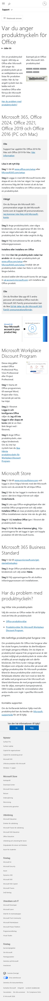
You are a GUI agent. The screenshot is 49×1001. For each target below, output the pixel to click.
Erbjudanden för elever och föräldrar (15, 845)
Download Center (9, 785)
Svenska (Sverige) (13, 973)
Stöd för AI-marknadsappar (12, 914)
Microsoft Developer (10, 905)
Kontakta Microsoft (9, 988)
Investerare (7, 965)
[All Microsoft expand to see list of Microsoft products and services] (3, 3)
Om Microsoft (7, 952)
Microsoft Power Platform (11, 927)
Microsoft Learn (8, 909)
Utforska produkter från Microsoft (14, 763)
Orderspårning (8, 798)
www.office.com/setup (25, 169)
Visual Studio (7, 935)
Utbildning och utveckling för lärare (15, 841)
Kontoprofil (6, 780)
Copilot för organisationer (11, 750)
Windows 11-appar (9, 768)
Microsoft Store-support (11, 789)
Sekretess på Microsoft (10, 961)
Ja (16, 727)
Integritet (21, 988)
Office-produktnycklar (16, 621)
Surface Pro (7, 742)
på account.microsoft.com (16, 279)
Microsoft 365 (7, 759)
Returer (5, 793)
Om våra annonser (19, 992)
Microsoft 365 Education (11, 832)
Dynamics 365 (8, 875)
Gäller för (7, 48)
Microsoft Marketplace (10, 922)
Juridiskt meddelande (33, 988)
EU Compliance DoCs (34, 992)
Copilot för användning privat (12, 755)
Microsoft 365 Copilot (10, 884)
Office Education (8, 836)
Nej (31, 727)
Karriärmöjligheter (9, 948)
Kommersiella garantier (11, 806)
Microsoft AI (7, 862)
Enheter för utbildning (10, 823)
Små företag (7, 892)
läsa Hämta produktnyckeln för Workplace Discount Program (11, 454)
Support (6, 9)
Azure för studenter (9, 849)
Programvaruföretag (9, 931)
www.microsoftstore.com (26, 480)
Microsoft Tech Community (12, 918)
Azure (5, 871)
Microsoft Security (9, 866)
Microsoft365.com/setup (13, 172)
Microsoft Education (9, 819)
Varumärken (7, 992)
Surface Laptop (8, 746)
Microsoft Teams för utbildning (13, 828)
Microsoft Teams (8, 888)
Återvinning (7, 802)
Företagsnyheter (8, 957)
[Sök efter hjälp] (9, 3)
